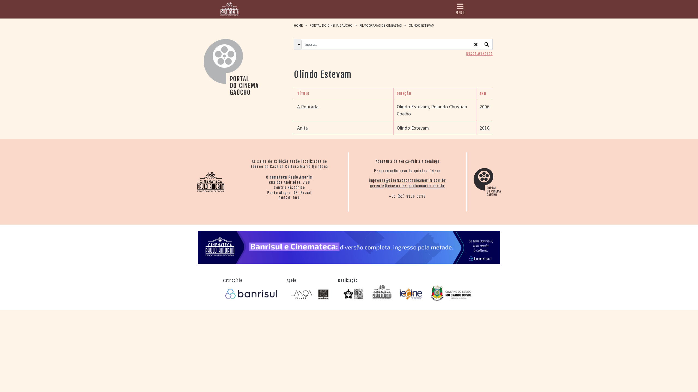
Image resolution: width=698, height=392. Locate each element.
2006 (484, 107)
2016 (484, 128)
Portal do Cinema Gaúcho (331, 25)
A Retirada (307, 107)
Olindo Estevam (413, 107)
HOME (298, 25)
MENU (460, 13)
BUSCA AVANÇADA (479, 54)
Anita (302, 128)
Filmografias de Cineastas (381, 25)
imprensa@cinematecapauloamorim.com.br (407, 180)
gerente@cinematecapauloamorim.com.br (407, 186)
